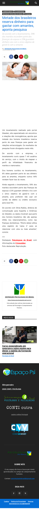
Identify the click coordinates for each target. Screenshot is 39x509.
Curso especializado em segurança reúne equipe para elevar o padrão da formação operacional (16, 349)
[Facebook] (11, 57)
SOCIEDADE (28, 14)
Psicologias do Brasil (8, 356)
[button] (3, 3)
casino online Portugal (19, 414)
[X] (16, 57)
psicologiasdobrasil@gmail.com (23, 478)
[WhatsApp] (26, 57)
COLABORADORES (20, 11)
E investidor (21, 243)
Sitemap (30, 501)
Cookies (6, 501)
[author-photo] (19, 294)
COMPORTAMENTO (8, 11)
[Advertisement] (19, 103)
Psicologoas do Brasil (22, 240)
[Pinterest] (21, 57)
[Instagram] (19, 493)
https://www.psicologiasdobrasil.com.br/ (19, 300)
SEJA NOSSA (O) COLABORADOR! (19, 504)
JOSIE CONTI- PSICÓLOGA (11, 389)
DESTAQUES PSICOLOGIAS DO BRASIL (13, 14)
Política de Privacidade (18, 501)
